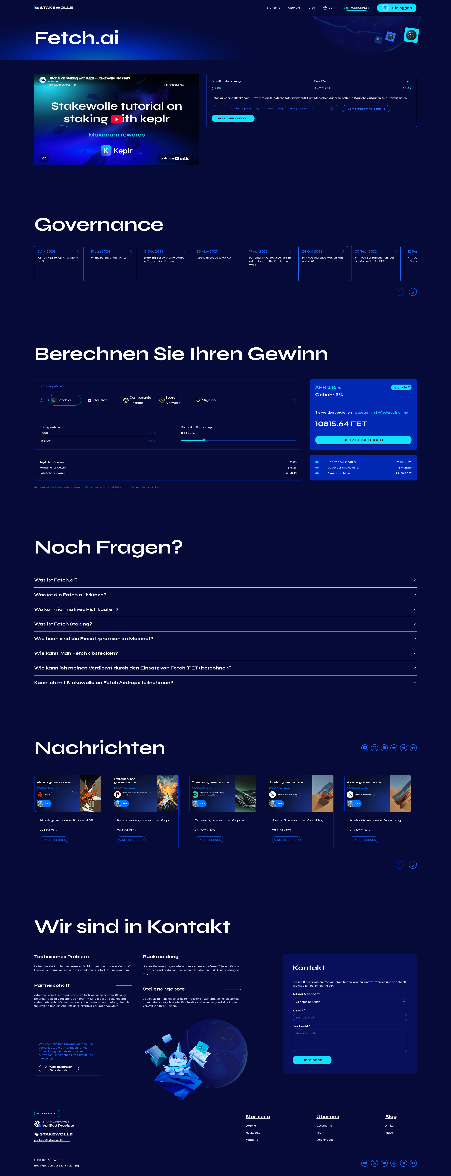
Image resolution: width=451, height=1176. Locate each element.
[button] (333, 7)
